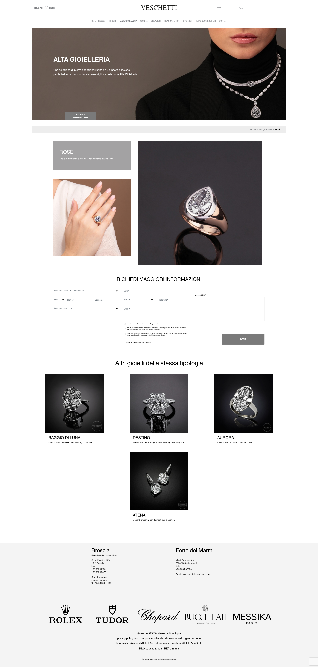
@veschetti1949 (146, 633)
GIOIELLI (144, 20)
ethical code (161, 638)
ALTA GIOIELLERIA (128, 20)
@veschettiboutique (169, 633)
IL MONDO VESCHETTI (206, 20)
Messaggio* (200, 295)
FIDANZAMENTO (171, 20)
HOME (93, 20)
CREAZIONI (156, 20)
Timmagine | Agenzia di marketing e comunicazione (159, 659)
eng (40, 7)
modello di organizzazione (185, 638)
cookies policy (143, 638)
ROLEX (101, 20)
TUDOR (112, 20)
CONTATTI (223, 20)
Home (253, 129)
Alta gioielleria (265, 129)
